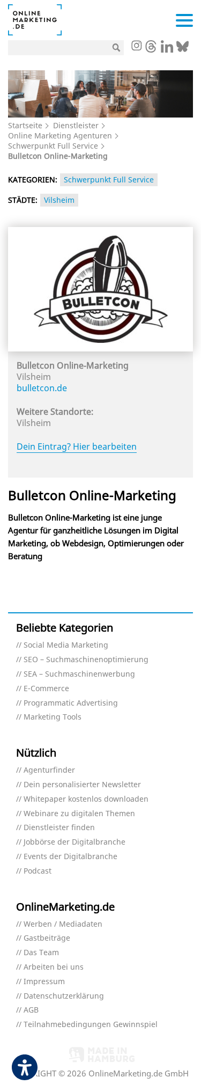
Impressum (44, 981)
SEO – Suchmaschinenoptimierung (86, 659)
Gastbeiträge (47, 938)
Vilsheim (59, 200)
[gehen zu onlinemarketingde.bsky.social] (182, 49)
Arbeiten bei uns (54, 967)
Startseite (25, 125)
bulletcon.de (42, 388)
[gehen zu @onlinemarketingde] (151, 49)
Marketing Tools (52, 717)
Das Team (41, 952)
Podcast (37, 871)
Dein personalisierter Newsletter (82, 784)
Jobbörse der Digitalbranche (74, 842)
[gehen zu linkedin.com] (167, 49)
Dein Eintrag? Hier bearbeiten (77, 446)
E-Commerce (46, 688)
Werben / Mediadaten (63, 924)
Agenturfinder (49, 770)
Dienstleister (76, 125)
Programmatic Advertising (71, 703)
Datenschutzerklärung (64, 996)
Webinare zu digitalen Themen (79, 813)
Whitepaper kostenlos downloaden (86, 799)
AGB (31, 1010)
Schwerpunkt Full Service (53, 146)
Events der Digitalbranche (70, 856)
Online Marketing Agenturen (60, 135)
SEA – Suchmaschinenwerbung (79, 674)
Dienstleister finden (59, 827)
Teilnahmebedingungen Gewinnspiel (91, 1024)
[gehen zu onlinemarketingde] (136, 47)
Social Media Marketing (66, 645)
